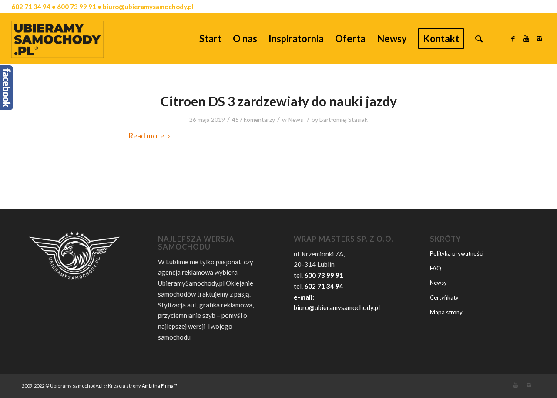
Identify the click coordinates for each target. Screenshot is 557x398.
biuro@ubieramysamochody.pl (337, 307)
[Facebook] (513, 38)
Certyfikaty (444, 297)
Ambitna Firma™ (159, 385)
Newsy (438, 282)
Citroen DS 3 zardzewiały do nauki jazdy (279, 101)
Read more (146, 135)
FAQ (435, 268)
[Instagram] (539, 38)
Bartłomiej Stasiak (343, 119)
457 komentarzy (253, 119)
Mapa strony (446, 312)
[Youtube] (526, 38)
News (295, 119)
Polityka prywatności (456, 253)
